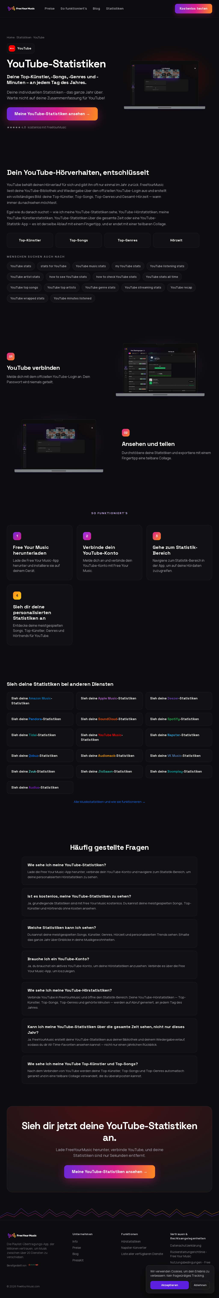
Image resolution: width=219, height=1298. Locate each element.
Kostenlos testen (193, 8)
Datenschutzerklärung (185, 1245)
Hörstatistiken (131, 1241)
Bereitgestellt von (17, 1265)
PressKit (78, 1260)
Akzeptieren (169, 1285)
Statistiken (115, 8)
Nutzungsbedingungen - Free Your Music (190, 1264)
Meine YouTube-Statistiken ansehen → (52, 113)
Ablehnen (200, 1285)
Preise (50, 8)
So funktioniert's (74, 8)
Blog (96, 8)
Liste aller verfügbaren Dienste (142, 1254)
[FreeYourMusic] (21, 8)
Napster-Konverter (133, 1248)
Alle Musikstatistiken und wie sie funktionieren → (109, 801)
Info (75, 1241)
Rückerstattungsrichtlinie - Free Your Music (188, 1254)
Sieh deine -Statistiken (31, 700)
